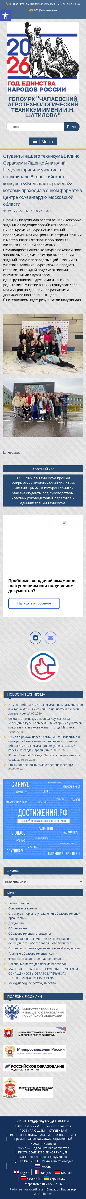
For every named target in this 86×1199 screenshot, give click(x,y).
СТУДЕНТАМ (58, 1130)
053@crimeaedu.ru (45, 10)
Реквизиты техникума (57, 1161)
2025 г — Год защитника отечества (43, 1148)
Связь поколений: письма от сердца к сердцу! (40, 765)
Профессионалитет (57, 1126)
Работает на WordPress (26, 1189)
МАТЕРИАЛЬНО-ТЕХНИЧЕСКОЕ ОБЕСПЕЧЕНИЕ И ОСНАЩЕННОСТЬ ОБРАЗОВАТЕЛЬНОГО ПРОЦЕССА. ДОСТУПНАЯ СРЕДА (43, 973)
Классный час (43, 469)
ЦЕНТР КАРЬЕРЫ (25, 1161)
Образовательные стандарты (29, 933)
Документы (16, 923)
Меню (47, 141)
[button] (5, 15)
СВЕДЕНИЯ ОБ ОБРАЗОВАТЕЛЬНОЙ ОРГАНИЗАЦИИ (43, 1121)
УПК (73, 1135)
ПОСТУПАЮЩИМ (32, 1130)
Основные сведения (22, 908)
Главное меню (18, 903)
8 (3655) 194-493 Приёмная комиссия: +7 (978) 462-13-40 (45, 3)
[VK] (35, 638)
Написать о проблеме (34, 603)
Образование (18, 928)
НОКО (34, 1143)
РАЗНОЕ (60, 1135)
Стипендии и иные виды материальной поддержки (44, 948)
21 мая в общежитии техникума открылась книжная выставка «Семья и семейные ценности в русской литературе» (45, 709)
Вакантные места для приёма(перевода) (37, 964)
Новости (14, 453)
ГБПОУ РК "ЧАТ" (40, 211)
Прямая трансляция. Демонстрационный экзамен (43, 1139)
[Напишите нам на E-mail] (50, 638)
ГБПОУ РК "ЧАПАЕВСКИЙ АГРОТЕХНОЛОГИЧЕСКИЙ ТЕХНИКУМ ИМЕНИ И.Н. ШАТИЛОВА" (43, 107)
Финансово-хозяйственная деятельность (37, 959)
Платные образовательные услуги (32, 953)
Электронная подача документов (43, 1157)
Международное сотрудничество (32, 983)
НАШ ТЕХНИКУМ (27, 1126)
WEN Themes (43, 1194)
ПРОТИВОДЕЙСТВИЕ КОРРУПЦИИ (43, 1152)
